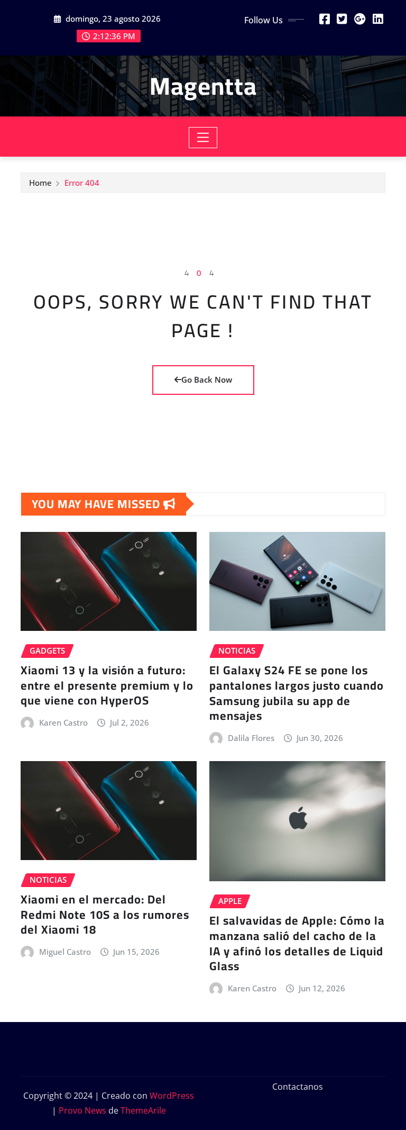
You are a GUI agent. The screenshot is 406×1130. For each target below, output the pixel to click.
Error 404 (81, 182)
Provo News (82, 1110)
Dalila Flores (251, 738)
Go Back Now (206, 379)
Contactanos (297, 1086)
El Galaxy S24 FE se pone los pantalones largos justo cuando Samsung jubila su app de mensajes (296, 693)
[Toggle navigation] (203, 137)
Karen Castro (63, 722)
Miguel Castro (65, 951)
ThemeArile (143, 1110)
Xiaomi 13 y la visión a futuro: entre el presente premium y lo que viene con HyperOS (107, 685)
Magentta (203, 86)
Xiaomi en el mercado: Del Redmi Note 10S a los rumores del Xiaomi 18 (105, 914)
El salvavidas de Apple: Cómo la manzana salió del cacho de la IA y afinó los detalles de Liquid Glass (297, 943)
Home (40, 182)
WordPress (172, 1095)
